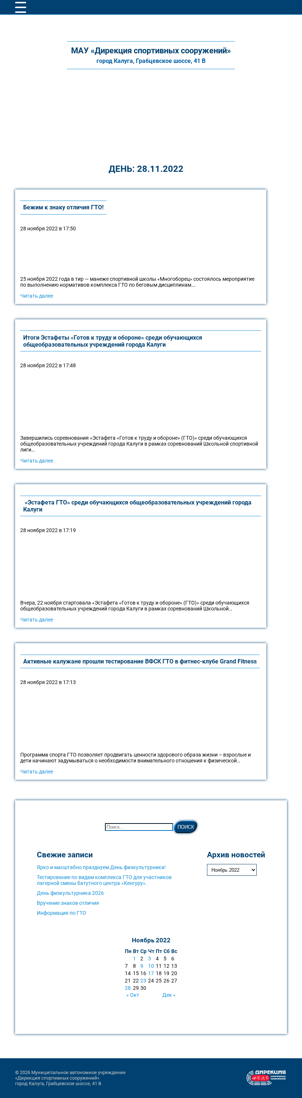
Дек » (169, 995)
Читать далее (36, 296)
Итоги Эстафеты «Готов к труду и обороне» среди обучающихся (112, 341)
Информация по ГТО (61, 913)
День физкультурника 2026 (70, 893)
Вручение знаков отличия (68, 903)
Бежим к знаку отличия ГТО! (63, 207)
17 (151, 973)
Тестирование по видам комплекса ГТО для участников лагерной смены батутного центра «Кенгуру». (104, 880)
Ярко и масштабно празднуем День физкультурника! (101, 867)
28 (128, 988)
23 (143, 981)
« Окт (132, 995)
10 (151, 966)
